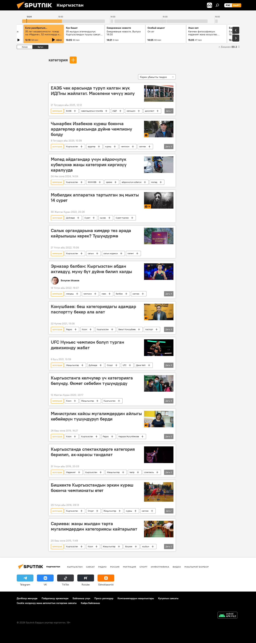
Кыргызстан (72, 146)
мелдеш (70, 293)
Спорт (110, 365)
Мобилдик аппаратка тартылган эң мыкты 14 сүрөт (95, 197)
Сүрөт (87, 217)
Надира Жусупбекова (128, 436)
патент (130, 253)
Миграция (129, 566)
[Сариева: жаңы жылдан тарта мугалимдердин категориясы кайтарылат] (158, 529)
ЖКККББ (92, 182)
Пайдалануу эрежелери (55, 598)
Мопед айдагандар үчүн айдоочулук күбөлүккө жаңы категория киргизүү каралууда (88, 164)
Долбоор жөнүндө (27, 598)
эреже (109, 182)
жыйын (145, 546)
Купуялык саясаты (168, 598)
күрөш (108, 146)
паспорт (149, 329)
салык (91, 253)
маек (104, 293)
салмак (142, 146)
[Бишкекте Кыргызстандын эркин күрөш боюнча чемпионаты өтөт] (158, 492)
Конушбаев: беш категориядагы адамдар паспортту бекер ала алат (93, 309)
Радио (69, 329)
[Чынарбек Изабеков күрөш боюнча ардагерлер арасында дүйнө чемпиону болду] (158, 129)
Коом (84, 329)
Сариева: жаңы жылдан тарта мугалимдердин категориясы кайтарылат (94, 526)
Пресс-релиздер (103, 598)
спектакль (149, 472)
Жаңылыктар (72, 365)
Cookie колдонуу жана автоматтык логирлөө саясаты (47, 603)
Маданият (71, 472)
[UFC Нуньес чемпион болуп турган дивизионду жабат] (158, 347)
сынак (103, 217)
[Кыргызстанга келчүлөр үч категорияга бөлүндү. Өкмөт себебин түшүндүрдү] (158, 383)
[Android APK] (227, 616)
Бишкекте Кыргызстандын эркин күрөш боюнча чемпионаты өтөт (92, 487)
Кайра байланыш (90, 603)
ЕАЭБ (68, 111)
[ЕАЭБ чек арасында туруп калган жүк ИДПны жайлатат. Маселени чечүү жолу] (158, 93)
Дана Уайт (141, 365)
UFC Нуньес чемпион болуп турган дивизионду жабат (87, 344)
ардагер (91, 146)
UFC (124, 365)
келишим (131, 111)
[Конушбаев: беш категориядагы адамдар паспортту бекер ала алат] (158, 312)
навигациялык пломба (92, 111)
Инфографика (160, 566)
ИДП (115, 111)
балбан (119, 293)
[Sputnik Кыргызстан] (36, 9)
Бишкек (128, 546)
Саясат (90, 566)
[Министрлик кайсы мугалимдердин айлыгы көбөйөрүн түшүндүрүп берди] (158, 419)
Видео (177, 566)
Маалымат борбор (196, 566)
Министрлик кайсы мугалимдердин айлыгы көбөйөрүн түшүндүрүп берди (96, 416)
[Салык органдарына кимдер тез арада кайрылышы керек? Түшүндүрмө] (158, 236)
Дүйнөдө (70, 217)
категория (58, 59)
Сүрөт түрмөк (122, 217)
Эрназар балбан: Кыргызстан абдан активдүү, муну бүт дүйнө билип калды (91, 268)
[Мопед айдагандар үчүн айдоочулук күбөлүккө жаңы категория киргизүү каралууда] (158, 164)
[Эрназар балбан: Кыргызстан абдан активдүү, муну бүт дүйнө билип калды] (158, 271)
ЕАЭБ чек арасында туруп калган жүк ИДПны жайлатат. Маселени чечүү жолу (93, 90)
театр (131, 472)
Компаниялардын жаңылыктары (136, 598)
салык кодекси (110, 253)
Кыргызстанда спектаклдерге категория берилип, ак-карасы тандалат (93, 451)
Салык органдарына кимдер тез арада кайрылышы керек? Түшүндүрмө (91, 233)
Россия (114, 566)
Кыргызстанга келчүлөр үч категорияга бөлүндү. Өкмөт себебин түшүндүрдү (92, 380)
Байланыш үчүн (81, 598)
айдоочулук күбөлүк (131, 182)
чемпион (125, 146)
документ (149, 111)
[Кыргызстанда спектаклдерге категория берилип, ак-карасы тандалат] (158, 454)
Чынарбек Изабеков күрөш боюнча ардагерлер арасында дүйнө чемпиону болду (91, 129)
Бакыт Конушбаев (126, 329)
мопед (154, 182)
